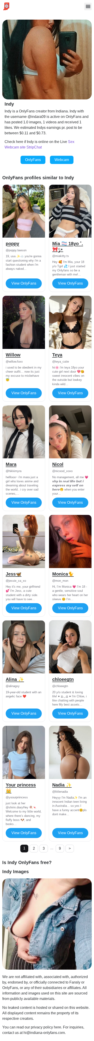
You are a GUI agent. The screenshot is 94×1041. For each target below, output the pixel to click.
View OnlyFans (23, 283)
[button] (88, 6)
